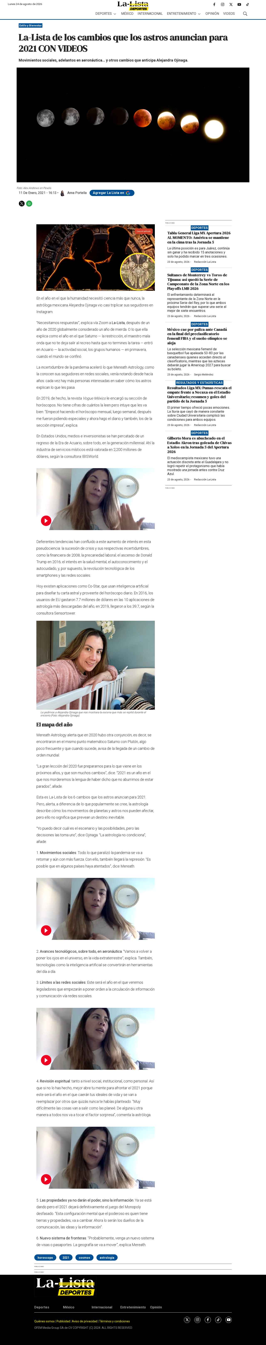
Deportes (103, 14)
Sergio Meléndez (203, 374)
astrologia (107, 1257)
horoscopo (45, 1257)
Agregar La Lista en (109, 193)
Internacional (150, 14)
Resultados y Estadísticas (199, 383)
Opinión (212, 14)
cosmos (84, 1257)
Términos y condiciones (114, 1321)
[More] (115, 14)
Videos (229, 14)
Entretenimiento (181, 14)
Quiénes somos (44, 1321)
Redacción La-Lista (205, 261)
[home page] (133, 5)
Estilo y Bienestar (30, 25)
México (127, 14)
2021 (66, 1257)
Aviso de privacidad (84, 1321)
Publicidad (64, 1321)
